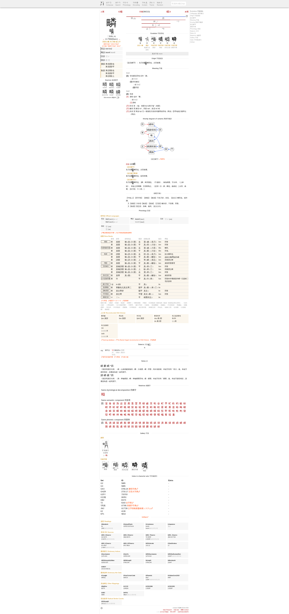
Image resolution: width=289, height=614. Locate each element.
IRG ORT (173, 612)
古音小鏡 (125, 357)
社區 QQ (176, 610)
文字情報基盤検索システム (139, 508)
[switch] (117, 97)
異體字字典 (111, 46)
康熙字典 (106, 44)
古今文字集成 (164, 612)
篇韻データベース (115, 300)
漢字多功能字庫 (108, 357)
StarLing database (108, 340)
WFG (163, 159)
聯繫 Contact (185, 610)
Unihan (144, 517)
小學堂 (105, 300)
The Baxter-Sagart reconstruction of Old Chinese (133, 340)
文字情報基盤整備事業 (124, 233)
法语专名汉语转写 (183, 612)
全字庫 (104, 46)
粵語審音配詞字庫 (108, 233)
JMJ (118, 46)
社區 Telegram (167, 610)
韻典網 (126, 300)
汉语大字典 (114, 44)
